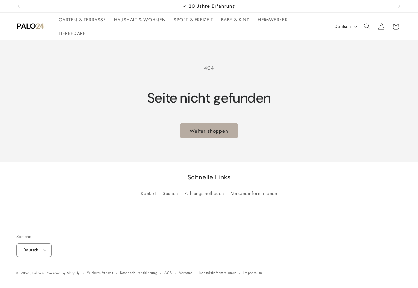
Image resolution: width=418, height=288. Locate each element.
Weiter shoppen (209, 131)
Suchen (170, 193)
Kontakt (148, 193)
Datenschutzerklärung (138, 272)
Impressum (252, 272)
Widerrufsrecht (100, 272)
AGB (168, 272)
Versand (186, 272)
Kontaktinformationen (217, 272)
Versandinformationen (254, 193)
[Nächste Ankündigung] (399, 6)
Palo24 (38, 273)
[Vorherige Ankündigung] (18, 6)
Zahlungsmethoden (204, 193)
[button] (367, 26)
